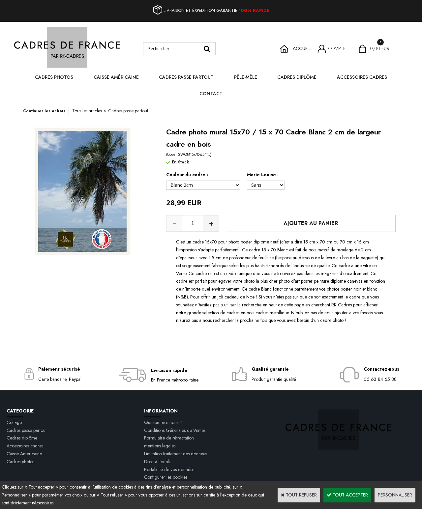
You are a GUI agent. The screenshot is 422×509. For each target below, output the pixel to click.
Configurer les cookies (165, 477)
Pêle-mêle (245, 77)
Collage (14, 422)
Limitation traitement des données (175, 453)
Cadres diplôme (296, 77)
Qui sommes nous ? (163, 422)
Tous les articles (87, 110)
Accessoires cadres (362, 77)
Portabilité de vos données (169, 469)
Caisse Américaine (116, 77)
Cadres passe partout (186, 77)
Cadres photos (54, 77)
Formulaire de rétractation (169, 438)
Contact (211, 93)
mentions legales (159, 445)
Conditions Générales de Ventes (174, 430)
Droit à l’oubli (157, 461)
